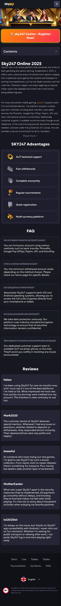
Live (24, 559)
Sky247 (40, 102)
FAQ (48, 565)
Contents (35, 565)
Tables (34, 559)
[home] (9, 4)
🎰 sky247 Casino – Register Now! (30, 36)
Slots (14, 559)
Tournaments (18, 565)
